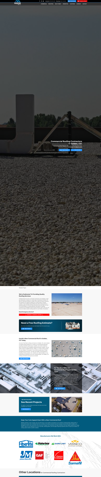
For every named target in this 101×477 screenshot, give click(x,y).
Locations (72, 3)
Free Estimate (72, 1)
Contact (85, 3)
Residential (65, 3)
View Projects (26, 409)
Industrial (50, 3)
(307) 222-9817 (63, 1)
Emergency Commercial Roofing (34, 314)
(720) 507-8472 (52, 1)
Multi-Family (58, 3)
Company (78, 3)
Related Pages (22, 287)
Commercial (44, 3)
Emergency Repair (83, 1)
